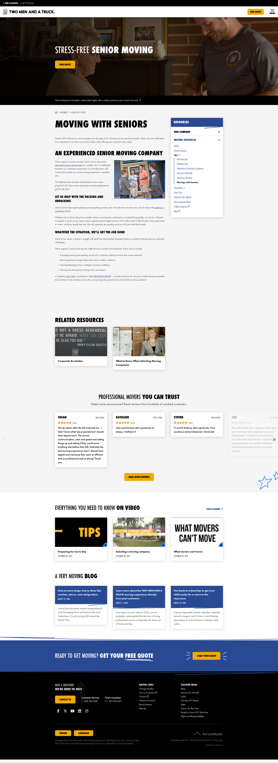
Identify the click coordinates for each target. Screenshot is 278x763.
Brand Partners (145, 704)
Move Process (180, 150)
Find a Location (11, 3)
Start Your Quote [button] (206, 655)
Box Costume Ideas (182, 201)
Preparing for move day (72, 551)
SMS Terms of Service (214, 745)
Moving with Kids (184, 173)
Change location (146, 688)
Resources (64, 112)
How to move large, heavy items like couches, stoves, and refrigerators (79, 592)
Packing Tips (182, 163)
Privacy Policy (218, 740)
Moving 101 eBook (182, 197)
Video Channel (182, 206)
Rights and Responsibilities (192, 716)
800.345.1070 (91, 701)
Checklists (178, 187)
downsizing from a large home (68, 165)
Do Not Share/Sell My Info (200, 740)
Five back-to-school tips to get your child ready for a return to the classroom (194, 594)
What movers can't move (188, 551)
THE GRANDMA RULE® (100, 276)
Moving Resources (185, 139)
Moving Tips (182, 159)
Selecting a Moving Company (190, 168)
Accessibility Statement (179, 740)
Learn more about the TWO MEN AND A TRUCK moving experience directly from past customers (139, 594)
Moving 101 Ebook (189, 700)
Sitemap (142, 708)
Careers (144, 696)
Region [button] (63, 733)
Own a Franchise (148, 692)
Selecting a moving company (133, 551)
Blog (177, 211)
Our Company (182, 132)
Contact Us (65, 699)
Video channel (213, 509)
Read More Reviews (139, 477)
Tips (176, 155)
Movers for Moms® (190, 692)
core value (70, 276)
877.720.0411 (115, 701)
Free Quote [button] (255, 11)
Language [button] (83, 733)
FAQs (176, 145)
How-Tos (178, 192)
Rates (183, 704)
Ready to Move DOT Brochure (194, 712)
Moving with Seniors (187, 182)
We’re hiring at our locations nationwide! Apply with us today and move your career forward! (101, 100)
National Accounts (147, 700)
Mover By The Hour (190, 708)
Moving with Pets (184, 177)
